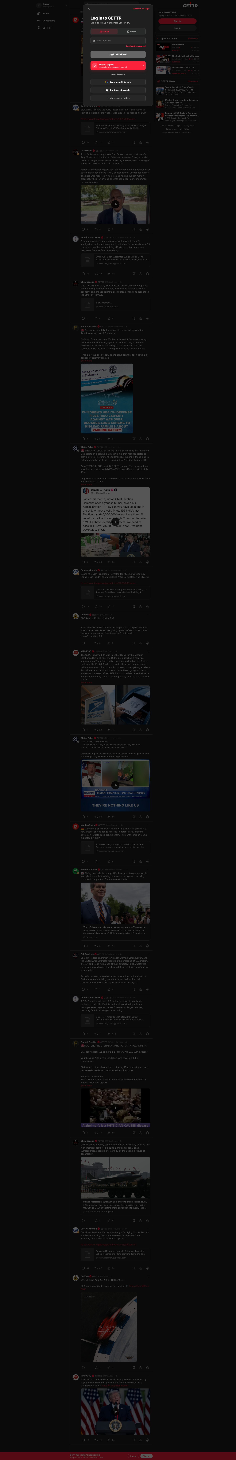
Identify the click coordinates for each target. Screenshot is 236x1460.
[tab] (104, 31)
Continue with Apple (120, 90)
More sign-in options (120, 98)
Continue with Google (120, 82)
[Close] (89, 8)
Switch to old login (141, 9)
